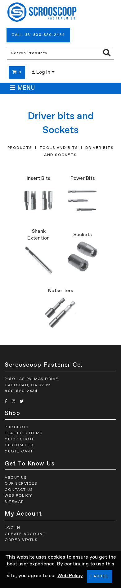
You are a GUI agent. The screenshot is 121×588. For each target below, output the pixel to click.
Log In (44, 72)
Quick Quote (20, 439)
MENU (26, 88)
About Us (16, 478)
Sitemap (14, 502)
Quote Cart (19, 451)
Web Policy (70, 575)
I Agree (100, 576)
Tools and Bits (58, 148)
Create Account (25, 534)
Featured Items (24, 433)
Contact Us (19, 490)
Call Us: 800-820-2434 (38, 35)
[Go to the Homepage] (42, 13)
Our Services (21, 484)
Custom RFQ (19, 445)
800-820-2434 (21, 391)
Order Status (21, 540)
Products (19, 148)
